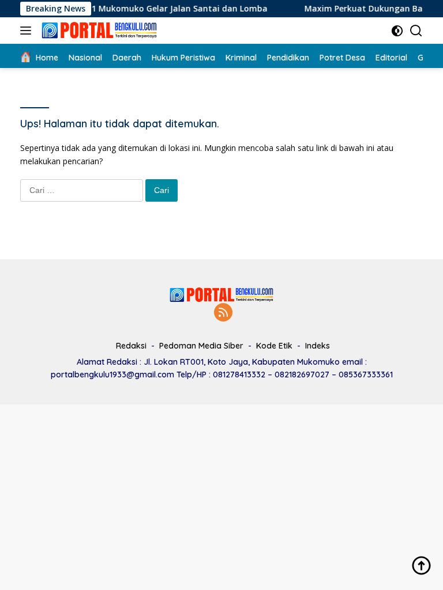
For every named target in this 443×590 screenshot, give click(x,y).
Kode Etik (274, 346)
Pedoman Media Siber (201, 346)
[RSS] (223, 313)
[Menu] (28, 30)
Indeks (317, 346)
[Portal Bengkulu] (98, 30)
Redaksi (131, 346)
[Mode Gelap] (397, 30)
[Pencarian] (416, 30)
